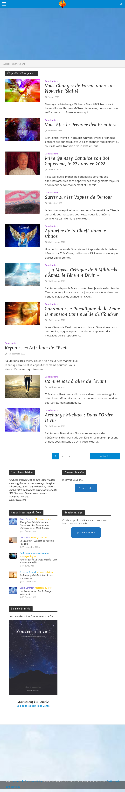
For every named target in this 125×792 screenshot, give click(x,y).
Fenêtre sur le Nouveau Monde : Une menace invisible (38, 561)
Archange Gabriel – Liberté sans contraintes (36, 577)
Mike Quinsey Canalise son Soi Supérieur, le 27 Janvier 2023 (77, 161)
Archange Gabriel (28, 572)
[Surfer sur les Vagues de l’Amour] (22, 202)
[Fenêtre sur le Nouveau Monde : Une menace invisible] (13, 555)
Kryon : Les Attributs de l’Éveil (36, 348)
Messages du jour (43, 519)
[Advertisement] (62, 34)
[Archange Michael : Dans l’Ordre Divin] (22, 419)
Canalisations (51, 81)
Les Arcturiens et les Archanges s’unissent (36, 593)
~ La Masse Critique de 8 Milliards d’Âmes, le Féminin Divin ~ (81, 272)
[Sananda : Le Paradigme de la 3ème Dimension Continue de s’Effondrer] (22, 313)
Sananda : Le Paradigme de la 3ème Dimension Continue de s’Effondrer (82, 311)
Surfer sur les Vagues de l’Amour (78, 197)
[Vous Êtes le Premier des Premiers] (22, 129)
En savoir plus (86, 488)
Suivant (104, 455)
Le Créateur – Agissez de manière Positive (37, 542)
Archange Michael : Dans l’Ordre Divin (79, 417)
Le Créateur (25, 537)
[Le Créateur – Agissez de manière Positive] (13, 540)
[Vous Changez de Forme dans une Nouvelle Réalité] (22, 90)
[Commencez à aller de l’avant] (22, 386)
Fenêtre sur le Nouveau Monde (34, 553)
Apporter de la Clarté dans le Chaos (75, 233)
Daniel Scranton (27, 519)
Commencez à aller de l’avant (75, 381)
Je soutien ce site (86, 532)
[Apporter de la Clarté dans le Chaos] (22, 235)
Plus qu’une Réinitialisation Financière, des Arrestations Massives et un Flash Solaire (34, 525)
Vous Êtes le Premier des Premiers (80, 125)
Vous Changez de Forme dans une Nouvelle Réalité (80, 88)
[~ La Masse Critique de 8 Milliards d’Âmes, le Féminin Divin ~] (22, 274)
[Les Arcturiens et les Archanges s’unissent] (13, 590)
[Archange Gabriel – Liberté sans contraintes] (13, 574)
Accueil (6, 63)
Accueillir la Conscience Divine (27, 781)
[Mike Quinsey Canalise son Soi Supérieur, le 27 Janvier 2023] (22, 163)
